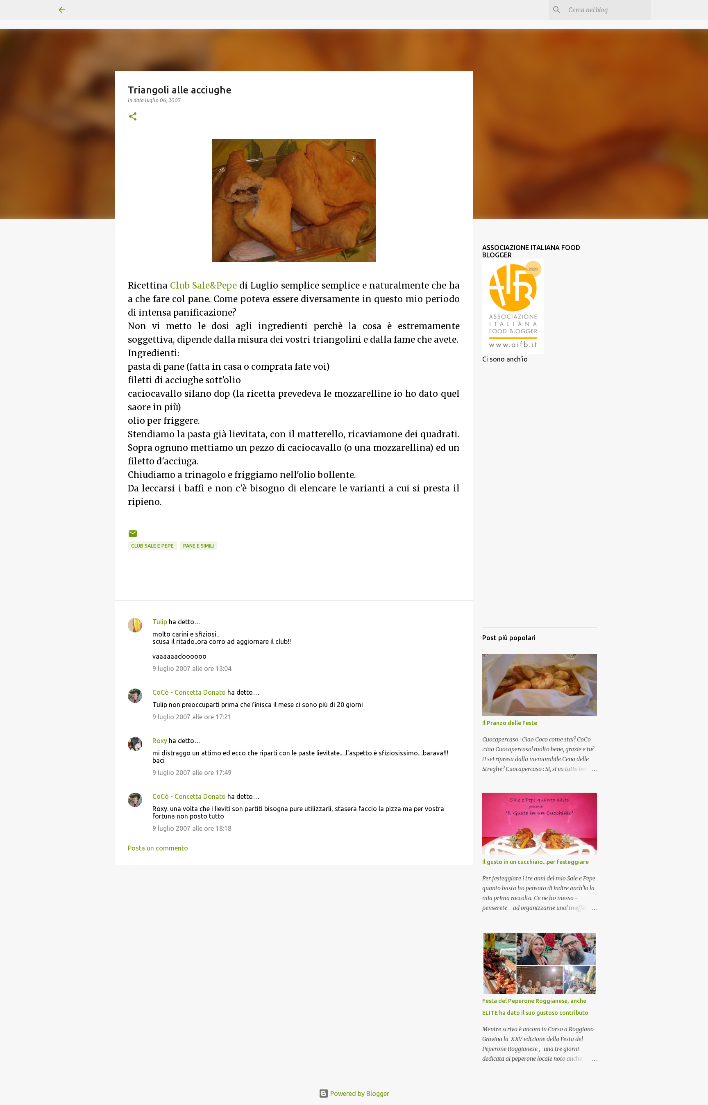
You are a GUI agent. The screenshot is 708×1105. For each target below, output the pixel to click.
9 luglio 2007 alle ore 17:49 (191, 772)
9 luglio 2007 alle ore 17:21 (191, 717)
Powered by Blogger (359, 1093)
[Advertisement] (539, 498)
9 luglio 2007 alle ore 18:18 (191, 828)
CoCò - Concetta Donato (189, 692)
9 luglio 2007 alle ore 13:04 (191, 668)
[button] (133, 117)
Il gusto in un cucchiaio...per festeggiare (535, 862)
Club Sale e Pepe (152, 545)
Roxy (159, 740)
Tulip (159, 621)
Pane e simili (198, 545)
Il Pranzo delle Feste (509, 723)
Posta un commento (158, 848)
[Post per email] (133, 536)
